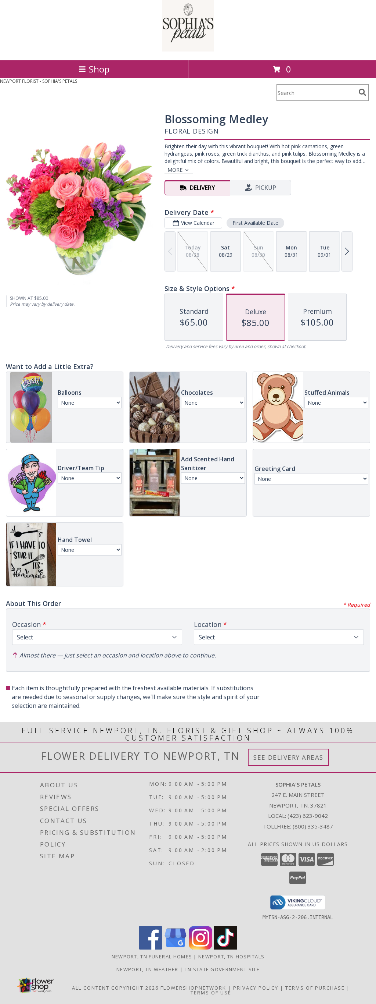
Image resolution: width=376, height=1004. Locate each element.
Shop (99, 69)
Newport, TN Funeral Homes (152, 956)
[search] (362, 92)
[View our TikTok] (225, 947)
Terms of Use (211, 992)
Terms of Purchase (315, 988)
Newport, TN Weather (147, 969)
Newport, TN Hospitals (231, 956)
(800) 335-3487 (313, 826)
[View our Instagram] (200, 947)
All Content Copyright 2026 (115, 988)
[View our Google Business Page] (175, 947)
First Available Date (255, 222)
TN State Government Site (222, 969)
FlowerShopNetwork (193, 988)
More (174, 169)
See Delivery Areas (288, 757)
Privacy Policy (255, 988)
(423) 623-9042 (308, 815)
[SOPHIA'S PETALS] (188, 49)
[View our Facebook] (150, 947)
